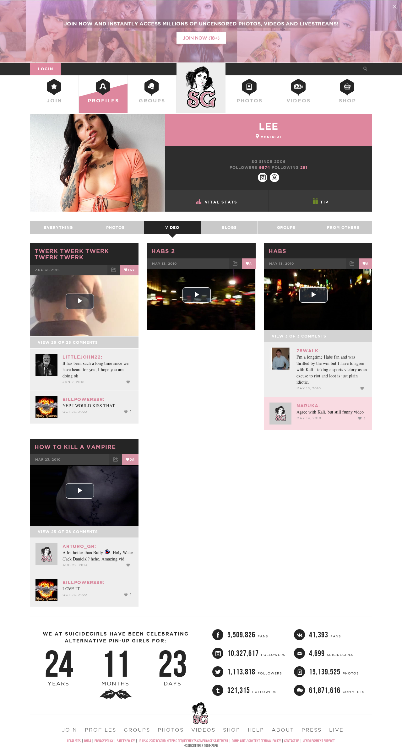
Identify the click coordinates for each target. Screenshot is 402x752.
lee (268, 126)
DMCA (87, 740)
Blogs (229, 227)
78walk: (308, 350)
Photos (249, 100)
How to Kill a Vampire (75, 447)
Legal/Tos (74, 740)
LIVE (336, 730)
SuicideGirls (201, 69)
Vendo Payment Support (319, 740)
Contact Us (291, 740)
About (283, 730)
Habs (277, 251)
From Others (343, 227)
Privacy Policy (104, 740)
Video (172, 227)
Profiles (103, 100)
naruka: (308, 405)
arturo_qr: (79, 546)
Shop (347, 100)
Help (256, 730)
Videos (298, 100)
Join (54, 100)
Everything (58, 227)
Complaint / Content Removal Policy (256, 740)
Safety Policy (126, 740)
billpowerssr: (83, 399)
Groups (152, 100)
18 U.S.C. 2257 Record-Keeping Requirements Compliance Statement (183, 740)
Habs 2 (163, 251)
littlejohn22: (82, 357)
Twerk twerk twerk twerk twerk (72, 254)
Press (312, 730)
